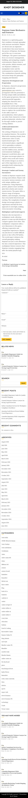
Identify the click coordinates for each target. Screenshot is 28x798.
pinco (3, 665)
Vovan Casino (5, 709)
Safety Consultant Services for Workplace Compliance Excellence (13, 748)
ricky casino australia (8, 679)
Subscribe (26, 13)
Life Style (4, 642)
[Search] (23, 13)
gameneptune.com (8, 90)
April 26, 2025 (11, 35)
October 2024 (5, 516)
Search (5, 378)
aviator (4, 568)
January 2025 (5, 506)
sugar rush (5, 692)
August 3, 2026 (7, 370)
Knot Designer (14, 7)
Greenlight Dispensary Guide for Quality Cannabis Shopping (12, 355)
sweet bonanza (6, 695)
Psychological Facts (7, 668)
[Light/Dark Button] (19, 13)
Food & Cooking (6, 628)
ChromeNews (23, 794)
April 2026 (5, 455)
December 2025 (6, 469)
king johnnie (5, 638)
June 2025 (4, 489)
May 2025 (4, 492)
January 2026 (5, 465)
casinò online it (6, 615)
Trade (3, 705)
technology (5, 702)
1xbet (3, 554)
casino (3, 601)
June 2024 (4, 526)
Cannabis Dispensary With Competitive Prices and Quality (12, 772)
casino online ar (6, 611)
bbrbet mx (5, 581)
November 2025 (6, 472)
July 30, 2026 (6, 751)
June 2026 (4, 449)
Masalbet (4, 648)
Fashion (4, 625)
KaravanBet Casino (7, 631)
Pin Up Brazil (5, 662)
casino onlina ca (6, 608)
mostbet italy (5, 652)
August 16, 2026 (7, 358)
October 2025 (5, 475)
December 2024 (6, 509)
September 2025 (6, 479)
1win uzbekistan (6, 547)
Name (4, 314)
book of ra (5, 591)
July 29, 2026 (6, 763)
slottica (4, 685)
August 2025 (5, 482)
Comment (5, 293)
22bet (3, 561)
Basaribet (4, 578)
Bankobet (4, 574)
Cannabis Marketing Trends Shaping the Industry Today (14, 784)
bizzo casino (5, 584)
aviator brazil (6, 571)
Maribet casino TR (7, 645)
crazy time (5, 618)
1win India (5, 537)
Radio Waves (5, 672)
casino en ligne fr (7, 605)
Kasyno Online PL (7, 635)
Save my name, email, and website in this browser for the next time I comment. (14, 334)
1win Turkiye (6, 544)
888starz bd (5, 564)
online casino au (6, 658)
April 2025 (5, 496)
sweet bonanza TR (7, 699)
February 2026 (6, 462)
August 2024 (5, 522)
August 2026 (5, 442)
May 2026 (4, 452)
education (4, 621)
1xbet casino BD (6, 558)
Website (4, 326)
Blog (4, 27)
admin (4, 35)
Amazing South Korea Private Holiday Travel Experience (14, 760)
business (4, 595)
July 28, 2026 (6, 775)
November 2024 (6, 512)
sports (3, 689)
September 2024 (6, 519)
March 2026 (5, 459)
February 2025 (6, 502)
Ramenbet (5, 675)
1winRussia (5, 551)
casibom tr (5, 598)
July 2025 (4, 485)
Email (4, 320)
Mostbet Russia (6, 655)
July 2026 (4, 445)
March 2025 (5, 499)
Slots (3, 682)
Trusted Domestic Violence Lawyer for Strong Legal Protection (14, 367)
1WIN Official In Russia (8, 541)
